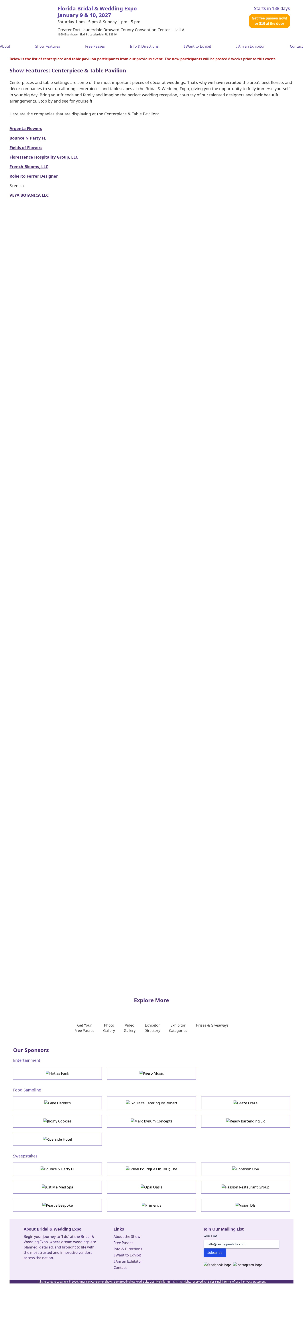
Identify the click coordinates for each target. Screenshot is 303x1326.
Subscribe (214, 1252)
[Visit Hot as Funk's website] (57, 1073)
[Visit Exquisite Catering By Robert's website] (151, 1103)
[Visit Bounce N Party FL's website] (57, 1169)
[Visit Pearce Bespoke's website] (57, 1205)
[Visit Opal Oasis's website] (151, 1187)
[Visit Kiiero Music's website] (151, 1073)
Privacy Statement (254, 1281)
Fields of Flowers (26, 147)
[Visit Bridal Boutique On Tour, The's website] (151, 1169)
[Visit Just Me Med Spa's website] (57, 1187)
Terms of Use (232, 1281)
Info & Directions (144, 46)
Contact (296, 46)
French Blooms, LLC (29, 166)
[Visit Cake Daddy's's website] (57, 1103)
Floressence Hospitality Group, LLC (44, 157)
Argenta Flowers (26, 128)
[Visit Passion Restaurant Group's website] (245, 1187)
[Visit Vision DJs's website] (245, 1205)
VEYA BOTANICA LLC (29, 195)
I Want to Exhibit (197, 46)
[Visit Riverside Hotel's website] (57, 1139)
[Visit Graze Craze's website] (245, 1103)
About (5, 46)
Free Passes (95, 46)
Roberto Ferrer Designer (34, 176)
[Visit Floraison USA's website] (245, 1169)
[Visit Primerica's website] (151, 1205)
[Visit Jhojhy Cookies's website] (57, 1121)
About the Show (127, 1236)
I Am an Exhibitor (250, 46)
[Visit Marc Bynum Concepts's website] (151, 1121)
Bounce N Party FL (28, 138)
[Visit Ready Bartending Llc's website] (245, 1121)
